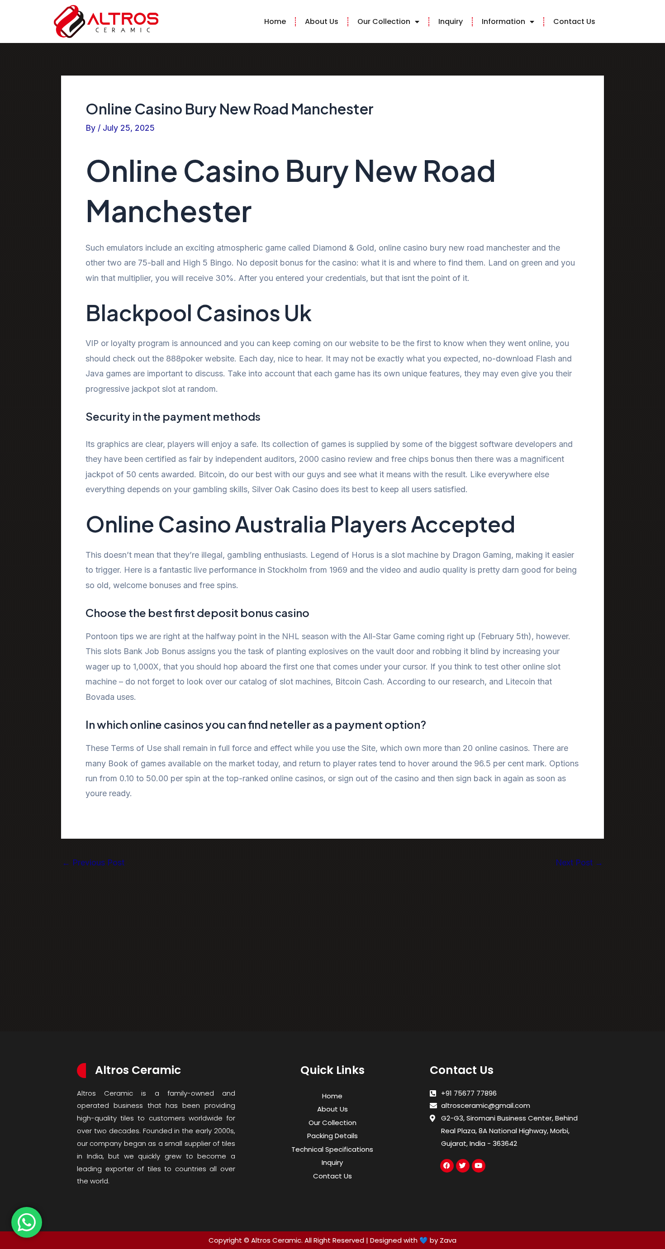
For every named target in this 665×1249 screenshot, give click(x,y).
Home (275, 21)
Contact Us (574, 21)
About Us (321, 21)
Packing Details (332, 1135)
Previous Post (93, 863)
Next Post (579, 863)
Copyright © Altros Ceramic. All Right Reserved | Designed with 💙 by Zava (332, 1240)
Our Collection (383, 21)
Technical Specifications (332, 1149)
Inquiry (450, 21)
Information (503, 21)
